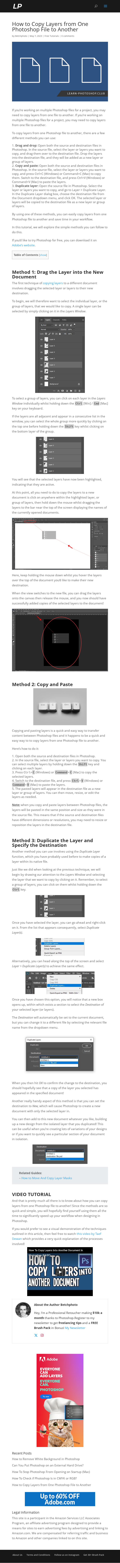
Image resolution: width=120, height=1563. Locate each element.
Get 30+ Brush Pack (93, 1554)
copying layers (53, 283)
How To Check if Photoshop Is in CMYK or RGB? (44, 1478)
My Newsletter (75, 1328)
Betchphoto (21, 35)
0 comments (67, 35)
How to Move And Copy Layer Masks (46, 1178)
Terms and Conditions (38, 1554)
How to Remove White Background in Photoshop (46, 1459)
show (43, 255)
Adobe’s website (23, 245)
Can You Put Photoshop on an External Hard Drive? (47, 1465)
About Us (17, 1554)
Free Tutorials (52, 35)
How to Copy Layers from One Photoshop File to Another (51, 1485)
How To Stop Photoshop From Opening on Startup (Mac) (51, 1472)
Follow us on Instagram (66, 1554)
